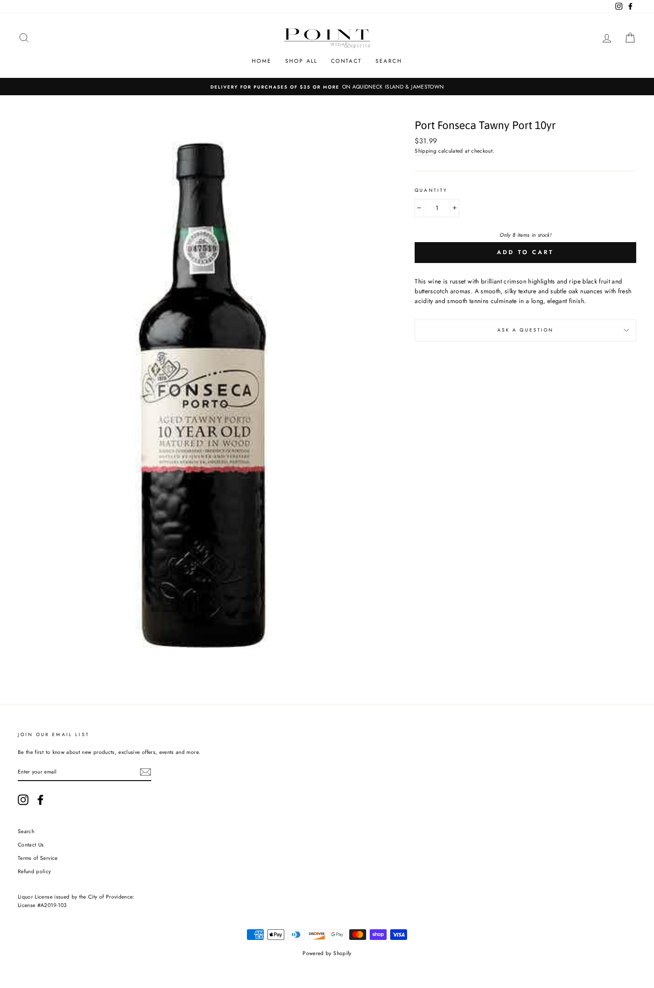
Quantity (431, 190)
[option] (327, 86)
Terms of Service (38, 858)
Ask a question (525, 330)
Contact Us (31, 844)
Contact (346, 61)
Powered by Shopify (327, 953)
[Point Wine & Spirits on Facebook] (40, 799)
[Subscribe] (145, 771)
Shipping (425, 150)
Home (262, 61)
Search (388, 61)
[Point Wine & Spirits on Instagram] (23, 799)
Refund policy (34, 871)
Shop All (301, 61)
